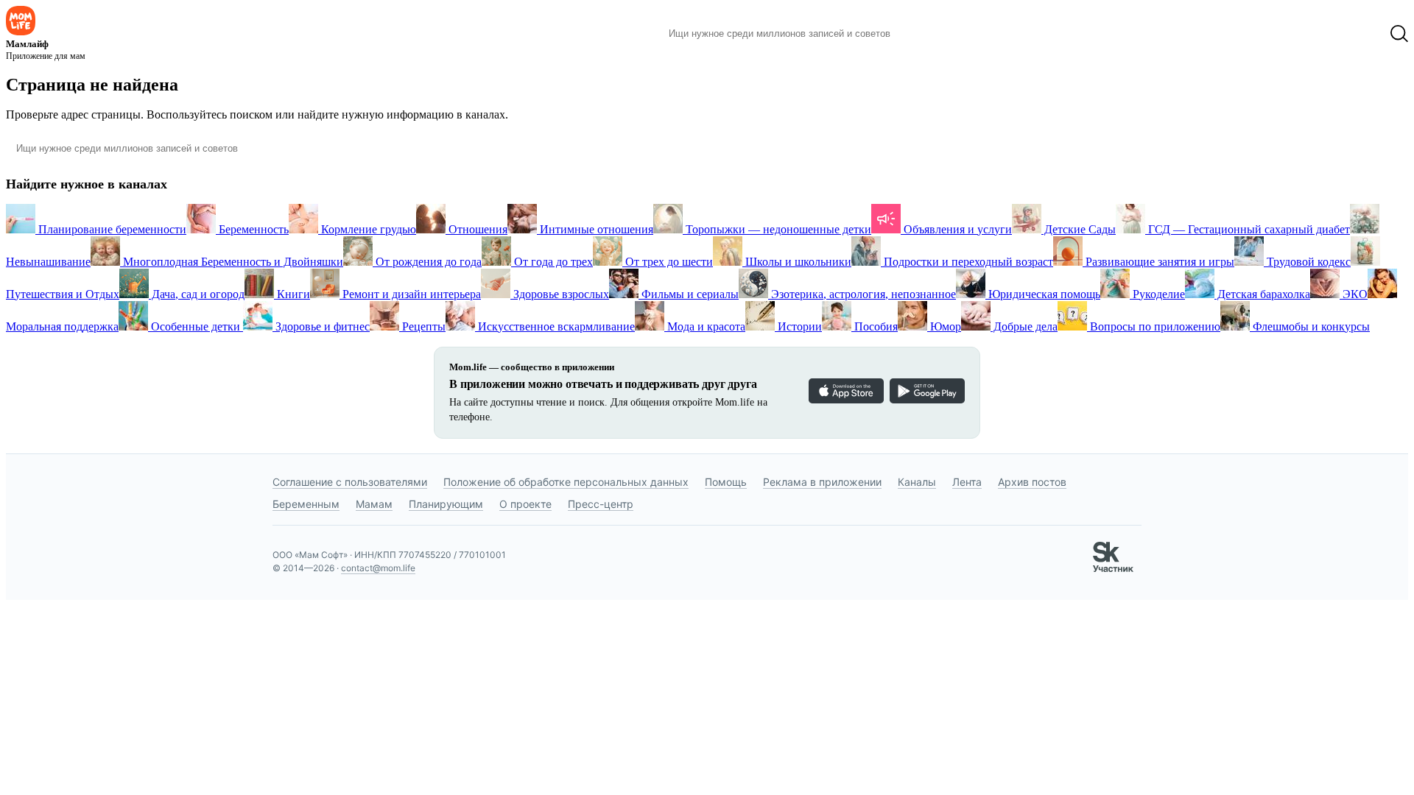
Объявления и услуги (956, 229)
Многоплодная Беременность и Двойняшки (231, 261)
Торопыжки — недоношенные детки (777, 229)
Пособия (874, 326)
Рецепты (422, 326)
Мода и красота (704, 326)
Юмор (944, 326)
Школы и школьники (796, 261)
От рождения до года (427, 261)
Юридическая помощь (1042, 294)
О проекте (525, 504)
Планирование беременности (110, 229)
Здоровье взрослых (559, 294)
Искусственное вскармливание (555, 326)
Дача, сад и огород (197, 294)
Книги (292, 294)
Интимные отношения (595, 229)
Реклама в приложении (822, 482)
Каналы (917, 482)
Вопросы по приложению (1153, 326)
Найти (924, 34)
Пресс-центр (600, 504)
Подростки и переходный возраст (967, 261)
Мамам (374, 504)
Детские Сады (1078, 229)
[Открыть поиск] (1399, 34)
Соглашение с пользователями (349, 482)
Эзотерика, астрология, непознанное (862, 294)
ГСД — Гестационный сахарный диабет (1247, 229)
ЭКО (1354, 294)
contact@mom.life (378, 567)
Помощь (726, 482)
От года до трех (552, 261)
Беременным (306, 504)
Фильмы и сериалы (689, 294)
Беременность (252, 229)
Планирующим (446, 504)
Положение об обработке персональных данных (566, 482)
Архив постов (1032, 482)
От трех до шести (667, 261)
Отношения (476, 229)
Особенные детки (195, 326)
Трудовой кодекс (1307, 261)
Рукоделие (1157, 294)
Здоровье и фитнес (321, 326)
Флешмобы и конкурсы (1310, 326)
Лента (967, 482)
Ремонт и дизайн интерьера (410, 294)
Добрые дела (1024, 326)
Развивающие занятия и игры (1158, 261)
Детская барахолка (1262, 294)
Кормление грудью (367, 229)
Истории (798, 326)
